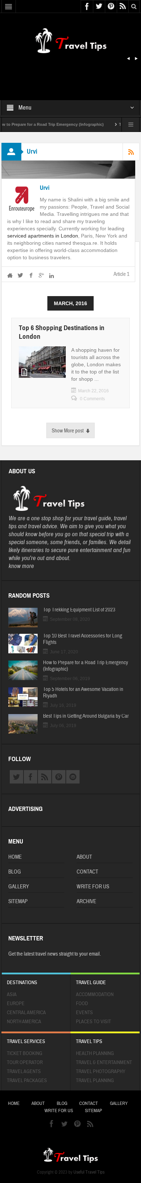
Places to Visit (93, 1021)
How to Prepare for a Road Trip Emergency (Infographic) (85, 665)
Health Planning (95, 1053)
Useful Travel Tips (88, 1172)
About (84, 857)
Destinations (22, 982)
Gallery (18, 886)
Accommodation (95, 994)
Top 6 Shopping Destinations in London (61, 332)
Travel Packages (27, 1080)
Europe (16, 1003)
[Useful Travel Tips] (70, 40)
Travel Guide (91, 982)
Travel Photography (100, 1071)
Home (15, 857)
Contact (87, 871)
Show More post (68, 430)
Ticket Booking (24, 1053)
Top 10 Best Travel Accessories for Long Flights (82, 639)
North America (24, 1021)
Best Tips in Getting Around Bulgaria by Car (86, 716)
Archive (86, 901)
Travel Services (26, 1041)
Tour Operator (25, 1062)
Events (84, 1012)
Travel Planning (95, 1080)
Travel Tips (89, 1041)
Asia (12, 994)
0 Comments (92, 398)
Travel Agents (24, 1071)
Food (82, 1003)
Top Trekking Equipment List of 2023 (79, 610)
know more (21, 566)
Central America (26, 1012)
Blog (14, 871)
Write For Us (93, 886)
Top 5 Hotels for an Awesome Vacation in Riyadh (83, 692)
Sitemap (17, 901)
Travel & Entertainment (104, 1062)
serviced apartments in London (42, 236)
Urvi (45, 188)
